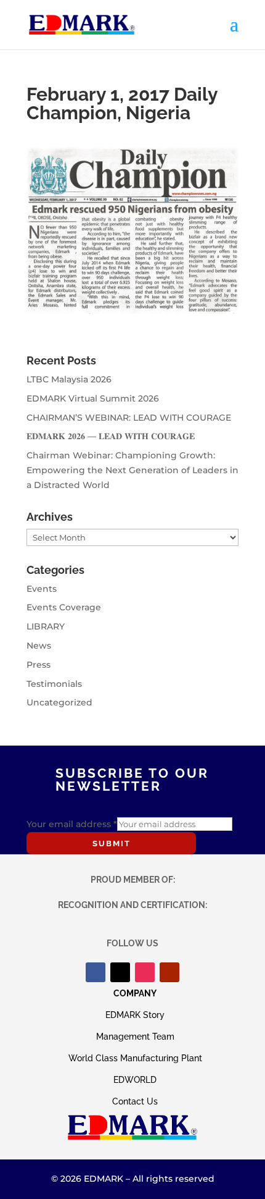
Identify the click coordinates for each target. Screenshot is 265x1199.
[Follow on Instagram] (145, 972)
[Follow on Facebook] (95, 972)
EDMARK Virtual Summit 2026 (92, 398)
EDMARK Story (135, 1015)
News (38, 645)
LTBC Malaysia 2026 (69, 379)
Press (38, 664)
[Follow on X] (120, 972)
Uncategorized (59, 702)
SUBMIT (111, 843)
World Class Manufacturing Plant (135, 1058)
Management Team (135, 1036)
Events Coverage (63, 607)
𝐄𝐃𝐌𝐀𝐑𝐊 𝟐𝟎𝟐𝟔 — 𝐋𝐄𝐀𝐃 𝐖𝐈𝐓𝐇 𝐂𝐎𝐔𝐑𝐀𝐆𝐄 (110, 436)
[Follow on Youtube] (169, 972)
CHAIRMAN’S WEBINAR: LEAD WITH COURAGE (128, 417)
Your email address (71, 824)
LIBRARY (45, 626)
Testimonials (54, 683)
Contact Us (135, 1101)
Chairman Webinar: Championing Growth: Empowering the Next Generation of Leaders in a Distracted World (132, 470)
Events (41, 588)
